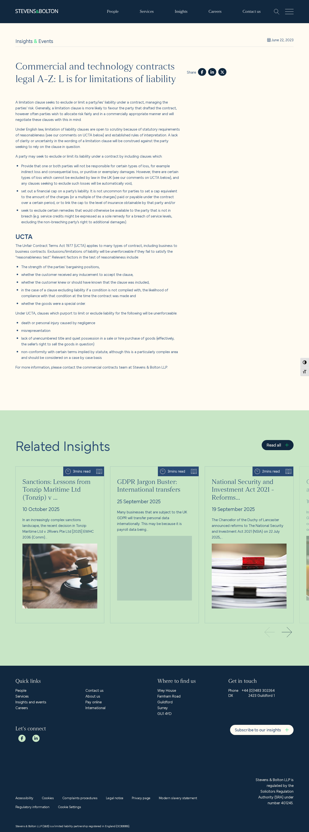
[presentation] (287, 633)
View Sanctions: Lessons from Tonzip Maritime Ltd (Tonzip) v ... (56, 472)
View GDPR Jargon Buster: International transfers (149, 469)
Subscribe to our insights (258, 730)
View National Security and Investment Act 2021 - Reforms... (245, 472)
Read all (274, 445)
